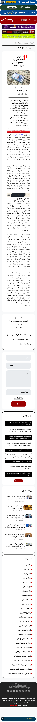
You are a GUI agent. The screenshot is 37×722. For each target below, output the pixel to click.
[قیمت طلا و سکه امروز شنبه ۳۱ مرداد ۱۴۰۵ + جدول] (27, 508)
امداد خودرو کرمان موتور (23, 643)
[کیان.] (18, 12)
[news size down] (26, 94)
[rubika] (11, 691)
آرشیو (19, 481)
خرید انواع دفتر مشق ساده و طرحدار (19, 673)
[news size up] (19, 94)
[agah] (18, 2)
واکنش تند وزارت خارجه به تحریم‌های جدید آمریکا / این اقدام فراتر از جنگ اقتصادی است (15, 526)
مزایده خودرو (27, 587)
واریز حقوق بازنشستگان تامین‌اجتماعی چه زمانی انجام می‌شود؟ (20, 424)
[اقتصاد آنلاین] (7, 20)
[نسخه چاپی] (15, 87)
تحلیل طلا (27, 569)
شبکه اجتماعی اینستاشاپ (22, 656)
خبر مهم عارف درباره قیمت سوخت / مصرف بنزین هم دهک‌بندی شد (14, 535)
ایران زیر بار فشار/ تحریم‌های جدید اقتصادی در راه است (19, 474)
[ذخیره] (22, 87)
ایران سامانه (13, 705)
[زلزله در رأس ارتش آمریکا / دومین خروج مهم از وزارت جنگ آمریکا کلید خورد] (28, 517)
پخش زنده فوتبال (25, 613)
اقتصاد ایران (18, 43)
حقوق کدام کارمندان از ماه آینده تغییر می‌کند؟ (19, 450)
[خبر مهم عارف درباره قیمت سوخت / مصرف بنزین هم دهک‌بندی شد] (28, 536)
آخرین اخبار (27, 416)
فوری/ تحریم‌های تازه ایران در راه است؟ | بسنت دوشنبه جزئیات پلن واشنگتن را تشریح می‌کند (19, 444)
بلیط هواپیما (27, 578)
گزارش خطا (17, 324)
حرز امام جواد (26, 582)
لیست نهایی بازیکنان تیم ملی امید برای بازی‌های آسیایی (20, 467)
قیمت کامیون (26, 595)
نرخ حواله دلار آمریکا (26, 344)
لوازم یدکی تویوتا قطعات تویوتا (21, 665)
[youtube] (14, 691)
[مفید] (18, 719)
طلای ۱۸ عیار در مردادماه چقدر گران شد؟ (20, 462)
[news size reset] (22, 94)
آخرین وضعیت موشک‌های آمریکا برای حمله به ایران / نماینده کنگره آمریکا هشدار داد (19, 456)
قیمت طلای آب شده (24, 634)
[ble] (8, 691)
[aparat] (29, 691)
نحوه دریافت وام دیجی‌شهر (22, 660)
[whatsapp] (23, 691)
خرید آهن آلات (26, 604)
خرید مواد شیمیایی (25, 621)
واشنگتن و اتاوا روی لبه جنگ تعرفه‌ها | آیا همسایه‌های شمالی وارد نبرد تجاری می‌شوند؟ (19, 430)
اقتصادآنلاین (19, 135)
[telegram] (26, 691)
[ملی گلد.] (18, 7)
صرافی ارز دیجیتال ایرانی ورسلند (20, 669)
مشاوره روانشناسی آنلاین (23, 652)
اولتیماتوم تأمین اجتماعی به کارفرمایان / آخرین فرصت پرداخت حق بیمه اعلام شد (15, 545)
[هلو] (18, 131)
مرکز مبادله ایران (18, 339)
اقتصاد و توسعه (29, 43)
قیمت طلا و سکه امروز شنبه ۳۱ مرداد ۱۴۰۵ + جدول (14, 507)
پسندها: (17, 328)
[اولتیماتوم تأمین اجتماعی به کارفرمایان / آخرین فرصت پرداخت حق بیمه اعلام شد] (29, 546)
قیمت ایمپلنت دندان (24, 630)
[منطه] (18, 32)
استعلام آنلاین (26, 600)
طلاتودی (28, 565)
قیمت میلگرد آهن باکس (23, 647)
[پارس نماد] (18, 36)
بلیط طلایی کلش (25, 608)
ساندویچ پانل (26, 591)
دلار (27, 339)
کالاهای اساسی (17, 335)
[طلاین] (18, 27)
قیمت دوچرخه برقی (25, 626)
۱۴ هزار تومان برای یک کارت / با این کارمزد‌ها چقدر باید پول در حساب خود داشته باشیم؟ (15, 498)
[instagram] (17, 691)
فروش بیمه (27, 574)
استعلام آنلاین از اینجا (24, 639)
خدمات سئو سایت (25, 617)
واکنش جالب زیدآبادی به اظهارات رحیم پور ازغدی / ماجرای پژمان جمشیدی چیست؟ (20, 437)
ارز (31, 339)
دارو (8, 335)
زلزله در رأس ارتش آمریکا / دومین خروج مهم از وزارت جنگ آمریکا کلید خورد (15, 517)
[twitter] (20, 691)
